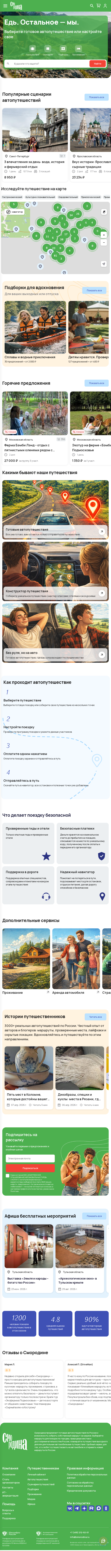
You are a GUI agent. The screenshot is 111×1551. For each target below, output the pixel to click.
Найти (97, 63)
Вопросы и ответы (8, 1512)
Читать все (95, 1016)
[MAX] (99, 1508)
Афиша (31, 1504)
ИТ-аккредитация (10, 1494)
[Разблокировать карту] (104, 212)
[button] (64, 273)
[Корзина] (98, 6)
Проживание (34, 1494)
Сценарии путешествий (40, 1484)
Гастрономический (12, 197)
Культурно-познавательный (40, 197)
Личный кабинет (36, 1474)
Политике (14, 1191)
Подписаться (30, 1168)
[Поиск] (92, 5)
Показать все (96, 97)
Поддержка (8, 1518)
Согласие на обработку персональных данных (80, 1484)
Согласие (34, 1184)
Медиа (31, 1499)
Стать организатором (11, 1481)
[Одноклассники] (106, 1509)
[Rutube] (91, 1508)
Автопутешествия (37, 1479)
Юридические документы (81, 1490)
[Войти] (105, 5)
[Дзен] (84, 1508)
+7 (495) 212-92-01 (79, 1532)
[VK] (70, 1508)
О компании (8, 1474)
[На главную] (16, 6)
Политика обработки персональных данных (87, 1476)
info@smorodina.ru (79, 1537)
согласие (19, 1175)
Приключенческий (90, 197)
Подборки (33, 1489)
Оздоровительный (68, 197)
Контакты (7, 1487)
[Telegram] (77, 1508)
